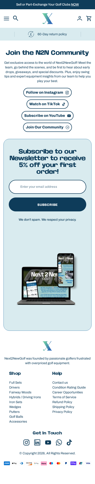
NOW (75, 4)
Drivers (14, 387)
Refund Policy (62, 402)
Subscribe (47, 205)
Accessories (18, 421)
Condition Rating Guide (69, 387)
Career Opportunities (67, 392)
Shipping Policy (63, 407)
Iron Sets (15, 402)
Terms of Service (64, 397)
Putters (14, 412)
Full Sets (15, 382)
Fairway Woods (20, 392)
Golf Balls (16, 416)
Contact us (60, 382)
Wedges (15, 407)
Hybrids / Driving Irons (25, 397)
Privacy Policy (62, 412)
